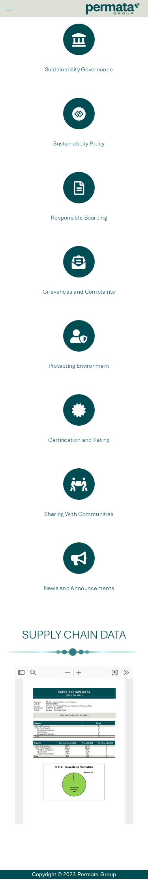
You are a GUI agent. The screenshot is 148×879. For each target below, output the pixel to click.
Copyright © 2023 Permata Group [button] (74, 874)
